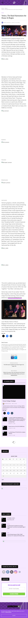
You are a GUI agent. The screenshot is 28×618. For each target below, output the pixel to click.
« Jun (3, 479)
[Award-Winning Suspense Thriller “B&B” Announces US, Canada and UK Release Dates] (3, 533)
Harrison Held (8, 403)
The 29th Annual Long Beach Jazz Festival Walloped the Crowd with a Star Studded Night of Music (16, 527)
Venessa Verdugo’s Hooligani (9, 401)
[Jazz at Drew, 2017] (3, 519)
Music (2, 12)
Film (8, 532)
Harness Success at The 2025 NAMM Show (16, 426)
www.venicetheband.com (15, 297)
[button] (10, 313)
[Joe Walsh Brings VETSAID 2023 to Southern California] (5, 434)
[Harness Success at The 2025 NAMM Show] (5, 428)
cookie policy (8, 612)
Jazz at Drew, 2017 (10, 519)
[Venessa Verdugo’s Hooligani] (14, 392)
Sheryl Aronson (7, 22)
